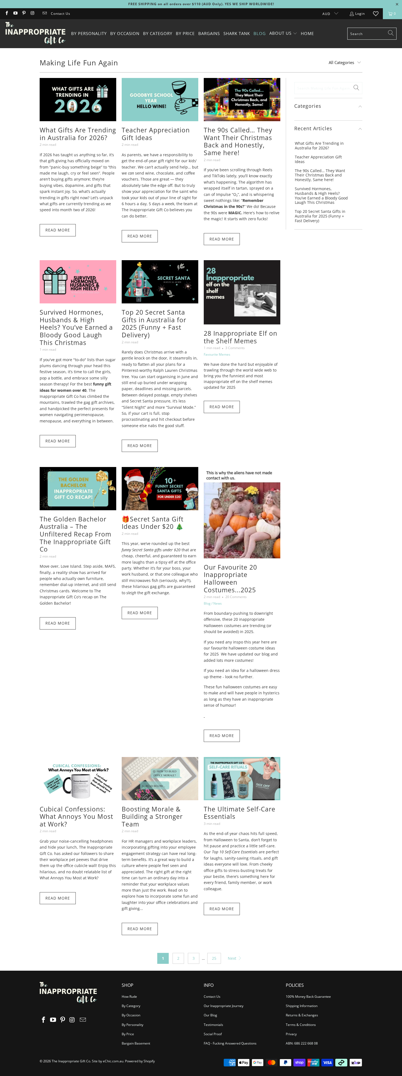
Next (232, 958)
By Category (131, 1006)
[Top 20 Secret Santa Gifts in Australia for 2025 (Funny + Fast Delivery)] (160, 281)
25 (214, 958)
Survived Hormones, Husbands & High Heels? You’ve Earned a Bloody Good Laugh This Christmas (76, 327)
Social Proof (213, 1034)
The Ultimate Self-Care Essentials (239, 813)
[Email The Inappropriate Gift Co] (44, 13)
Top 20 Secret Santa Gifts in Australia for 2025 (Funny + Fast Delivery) (154, 323)
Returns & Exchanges (302, 1015)
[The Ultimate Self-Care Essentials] (242, 778)
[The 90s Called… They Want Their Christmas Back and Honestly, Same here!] (242, 99)
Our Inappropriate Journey (223, 1006)
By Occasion (131, 1015)
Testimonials (213, 1024)
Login (360, 13)
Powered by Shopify (140, 1061)
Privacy (291, 1034)
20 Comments (236, 597)
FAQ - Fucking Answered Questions (230, 1043)
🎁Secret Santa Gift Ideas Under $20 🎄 (153, 523)
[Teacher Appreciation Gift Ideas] (160, 99)
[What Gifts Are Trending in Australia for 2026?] (78, 99)
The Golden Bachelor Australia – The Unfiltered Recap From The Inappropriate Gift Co (75, 534)
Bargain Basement (136, 1043)
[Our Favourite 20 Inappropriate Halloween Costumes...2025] (242, 512)
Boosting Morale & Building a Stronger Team (152, 816)
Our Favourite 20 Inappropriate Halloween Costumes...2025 (230, 578)
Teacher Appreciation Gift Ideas (156, 134)
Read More (57, 230)
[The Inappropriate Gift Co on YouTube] (15, 13)
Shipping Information (301, 1006)
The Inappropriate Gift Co (71, 1061)
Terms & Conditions (301, 1024)
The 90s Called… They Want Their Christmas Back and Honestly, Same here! (238, 141)
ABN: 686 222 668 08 (302, 1043)
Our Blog (210, 1015)
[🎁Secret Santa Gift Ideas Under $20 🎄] (160, 488)
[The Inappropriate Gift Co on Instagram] (32, 13)
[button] (283, 33)
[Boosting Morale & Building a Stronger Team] (160, 778)
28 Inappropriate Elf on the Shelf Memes (240, 337)
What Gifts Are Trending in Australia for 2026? (78, 134)
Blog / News (213, 603)
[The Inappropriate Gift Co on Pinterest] (23, 13)
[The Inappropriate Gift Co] (35, 33)
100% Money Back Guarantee (308, 996)
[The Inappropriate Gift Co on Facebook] (6, 13)
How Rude (129, 996)
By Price (128, 1034)
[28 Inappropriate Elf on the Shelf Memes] (242, 292)
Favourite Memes (217, 354)
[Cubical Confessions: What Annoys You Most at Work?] (78, 778)
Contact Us (60, 13)
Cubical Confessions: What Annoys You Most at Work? (76, 816)
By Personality (132, 1024)
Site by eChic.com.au (107, 1061)
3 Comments (235, 348)
